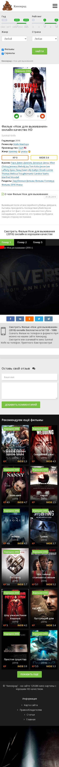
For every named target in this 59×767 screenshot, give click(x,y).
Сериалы (9, 53)
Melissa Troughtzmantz (21, 173)
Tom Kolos (34, 166)
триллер (13, 151)
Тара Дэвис (17, 162)
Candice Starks (41, 173)
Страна (36, 31)
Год (4, 16)
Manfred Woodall (10, 177)
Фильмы (9, 49)
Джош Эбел (49, 162)
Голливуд (49, 180)
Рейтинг (36, 16)
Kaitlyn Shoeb (39, 169)
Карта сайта (31, 705)
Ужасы (19, 184)
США (21, 147)
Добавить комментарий (21, 404)
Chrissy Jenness (10, 166)
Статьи (31, 714)
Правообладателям (31, 709)
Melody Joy (23, 166)
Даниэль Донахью (32, 162)
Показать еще (29, 674)
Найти (39, 51)
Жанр (5, 31)
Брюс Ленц (15, 169)
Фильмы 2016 (8, 184)
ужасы (24, 151)
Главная (30, 719)
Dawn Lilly (26, 169)
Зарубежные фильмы (23, 180)
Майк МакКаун (21, 144)
